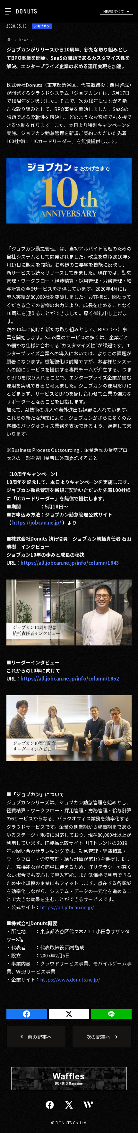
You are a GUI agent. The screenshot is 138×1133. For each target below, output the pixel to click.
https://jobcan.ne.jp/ (36, 522)
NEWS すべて (113, 11)
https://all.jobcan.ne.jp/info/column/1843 (70, 562)
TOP (9, 40)
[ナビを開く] (8, 11)
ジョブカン (42, 26)
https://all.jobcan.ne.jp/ (67, 907)
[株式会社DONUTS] (26, 11)
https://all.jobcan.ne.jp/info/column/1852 (70, 678)
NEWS (24, 40)
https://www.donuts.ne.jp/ (70, 979)
